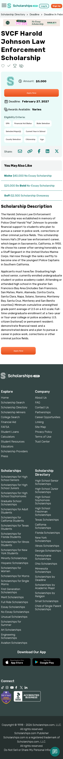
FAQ (37, 402)
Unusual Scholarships (14, 616)
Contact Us (42, 407)
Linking (39, 422)
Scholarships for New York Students (14, 551)
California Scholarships (43, 526)
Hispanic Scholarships (14, 563)
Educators (7, 446)
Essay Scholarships (13, 607)
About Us (41, 397)
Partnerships (43, 412)
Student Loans (10, 431)
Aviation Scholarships (14, 642)
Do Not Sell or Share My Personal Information (31, 750)
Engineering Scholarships (9, 636)
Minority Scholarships (14, 558)
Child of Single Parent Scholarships (48, 607)
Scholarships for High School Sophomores (14, 494)
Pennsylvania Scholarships (43, 557)
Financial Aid (8, 422)
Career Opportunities (47, 417)
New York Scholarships (43, 539)
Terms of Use (43, 436)
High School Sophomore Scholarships (43, 500)
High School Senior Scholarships (46, 482)
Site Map (40, 427)
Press (4, 456)
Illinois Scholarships (47, 545)
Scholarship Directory (13, 14)
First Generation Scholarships (10, 590)
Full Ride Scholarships (14, 602)
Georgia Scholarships (48, 550)
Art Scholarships (11, 629)
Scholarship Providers (14, 451)
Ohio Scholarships (46, 563)
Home (5, 397)
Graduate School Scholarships (11, 502)
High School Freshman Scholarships (43, 511)
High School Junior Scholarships (46, 490)
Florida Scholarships (47, 532)
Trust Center (42, 441)
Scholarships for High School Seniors (14, 478)
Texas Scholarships (47, 519)
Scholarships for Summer (11, 623)
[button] (3, 66)
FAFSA (5, 427)
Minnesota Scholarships (43, 570)
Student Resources (13, 441)
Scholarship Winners (13, 412)
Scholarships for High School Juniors (14, 486)
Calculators (8, 436)
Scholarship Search (13, 402)
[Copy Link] (29, 151)
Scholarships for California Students (12, 519)
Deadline (34, 14)
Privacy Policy (43, 431)
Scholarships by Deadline (45, 578)
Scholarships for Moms (15, 576)
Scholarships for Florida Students (11, 535)
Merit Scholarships (12, 597)
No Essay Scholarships (15, 611)
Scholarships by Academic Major (45, 586)
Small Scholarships (46, 601)
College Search (10, 417)
